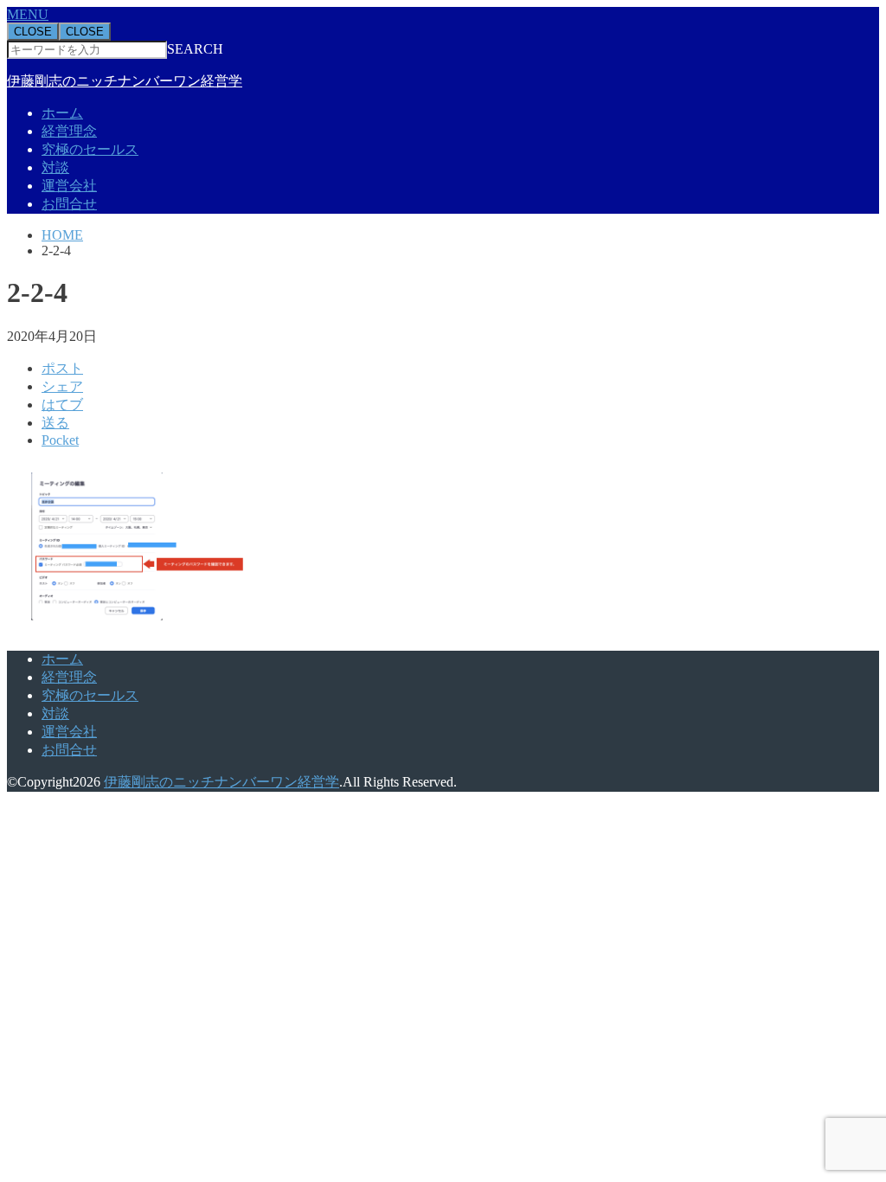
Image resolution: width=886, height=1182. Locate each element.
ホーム (62, 113)
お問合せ (69, 203)
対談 (55, 167)
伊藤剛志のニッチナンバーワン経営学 (124, 81)
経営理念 (69, 131)
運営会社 (69, 185)
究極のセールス (90, 149)
